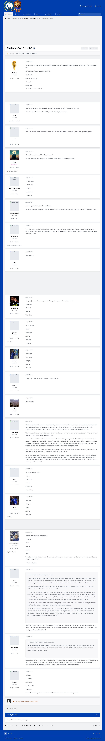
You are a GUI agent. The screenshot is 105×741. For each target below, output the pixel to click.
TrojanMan (14, 432)
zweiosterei (14, 647)
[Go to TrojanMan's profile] (14, 425)
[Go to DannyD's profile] (14, 675)
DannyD (14, 682)
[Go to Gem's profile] (14, 108)
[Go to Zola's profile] (14, 500)
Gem (14, 116)
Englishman (14, 236)
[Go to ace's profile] (14, 573)
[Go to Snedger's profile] (14, 402)
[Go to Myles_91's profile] (8, 53)
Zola (14, 508)
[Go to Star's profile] (14, 472)
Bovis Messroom (14, 188)
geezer (14, 333)
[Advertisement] (52, 32)
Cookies (15, 738)
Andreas (14, 361)
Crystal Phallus (14, 213)
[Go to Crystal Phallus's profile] (14, 206)
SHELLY (14, 385)
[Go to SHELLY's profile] (14, 378)
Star (14, 479)
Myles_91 (12, 53)
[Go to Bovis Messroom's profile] (14, 181)
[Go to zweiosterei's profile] (14, 640)
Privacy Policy (8, 738)
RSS (22, 738)
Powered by (93, 738)
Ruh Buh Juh (14, 308)
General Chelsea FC (31, 53)
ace (14, 580)
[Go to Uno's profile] (14, 132)
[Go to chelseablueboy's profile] (14, 536)
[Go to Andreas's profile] (14, 354)
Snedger (14, 409)
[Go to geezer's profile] (14, 325)
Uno (14, 139)
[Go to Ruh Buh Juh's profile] (14, 301)
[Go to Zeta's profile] (14, 155)
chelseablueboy (14, 543)
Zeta (14, 162)
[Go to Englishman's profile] (14, 229)
